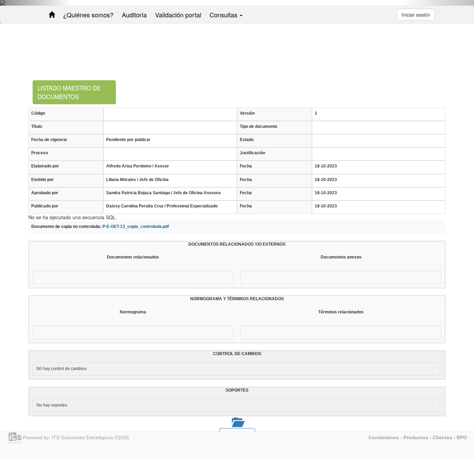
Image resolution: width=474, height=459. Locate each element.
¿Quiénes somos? (88, 14)
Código (38, 113)
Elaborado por (45, 166)
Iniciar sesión (415, 14)
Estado (247, 139)
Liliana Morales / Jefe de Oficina (137, 179)
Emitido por (42, 179)
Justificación (252, 152)
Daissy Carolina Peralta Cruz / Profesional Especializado (162, 206)
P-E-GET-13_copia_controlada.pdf (135, 226)
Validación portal (178, 14)
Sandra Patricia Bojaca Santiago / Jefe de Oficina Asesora (163, 192)
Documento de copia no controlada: (66, 226)
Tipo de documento (258, 126)
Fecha (246, 166)
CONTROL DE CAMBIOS (237, 353)
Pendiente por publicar (128, 139)
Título (36, 126)
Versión (247, 113)
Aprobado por (44, 192)
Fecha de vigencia (49, 139)
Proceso (39, 152)
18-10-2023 (326, 166)
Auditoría (134, 14)
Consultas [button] (224, 14)
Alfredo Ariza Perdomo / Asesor (137, 166)
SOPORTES (237, 390)
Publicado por (44, 206)
